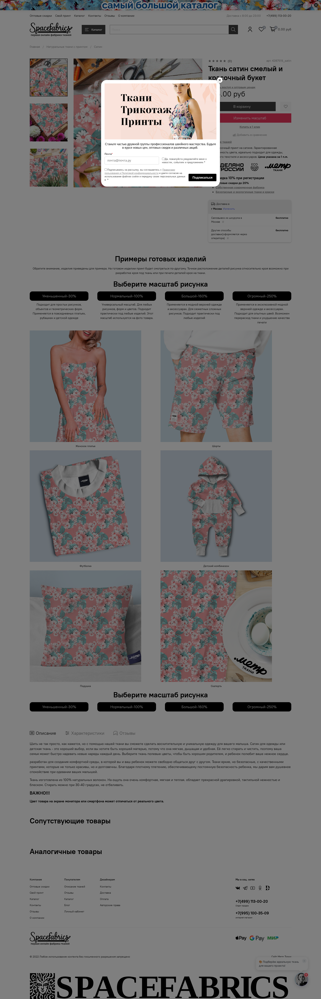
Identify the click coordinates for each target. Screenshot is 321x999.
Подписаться (202, 177)
